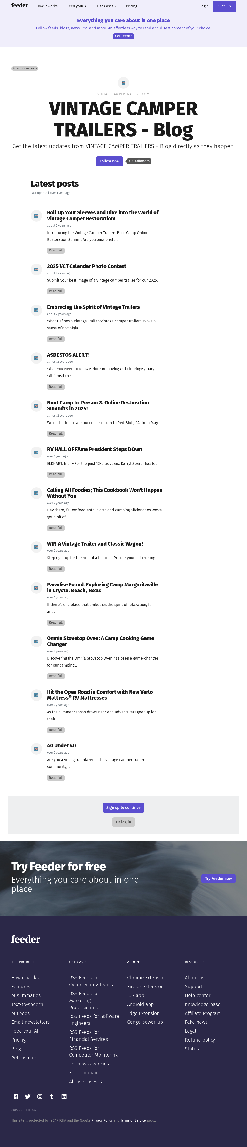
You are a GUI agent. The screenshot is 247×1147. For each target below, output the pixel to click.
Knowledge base (202, 1004)
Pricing (131, 6)
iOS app (135, 995)
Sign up (224, 6)
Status (192, 1049)
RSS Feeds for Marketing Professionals (84, 1000)
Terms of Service (133, 1120)
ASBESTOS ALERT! (68, 355)
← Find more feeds (24, 68)
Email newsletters (30, 1022)
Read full (56, 250)
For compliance (85, 1073)
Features (20, 986)
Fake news (196, 1022)
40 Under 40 (61, 746)
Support (193, 986)
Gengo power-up (145, 1022)
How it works (47, 6)
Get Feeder (123, 36)
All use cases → (86, 1081)
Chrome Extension (146, 977)
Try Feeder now (218, 879)
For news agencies (89, 1064)
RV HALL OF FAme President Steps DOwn (94, 449)
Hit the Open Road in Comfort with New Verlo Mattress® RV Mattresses (100, 695)
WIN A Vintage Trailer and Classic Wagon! (95, 544)
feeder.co (19, 5)
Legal (190, 1031)
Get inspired (24, 1058)
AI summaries (26, 995)
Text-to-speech (27, 1004)
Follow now (109, 161)
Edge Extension (143, 1013)
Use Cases (105, 6)
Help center (197, 995)
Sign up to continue (123, 808)
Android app (140, 1004)
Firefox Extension (145, 986)
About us (194, 977)
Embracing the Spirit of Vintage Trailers (93, 307)
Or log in (123, 822)
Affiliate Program (203, 1013)
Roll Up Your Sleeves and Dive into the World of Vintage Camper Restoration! (102, 216)
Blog (16, 1049)
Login (204, 6)
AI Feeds (20, 1013)
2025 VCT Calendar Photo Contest (86, 266)
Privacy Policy (102, 1120)
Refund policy (200, 1040)
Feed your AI (77, 6)
